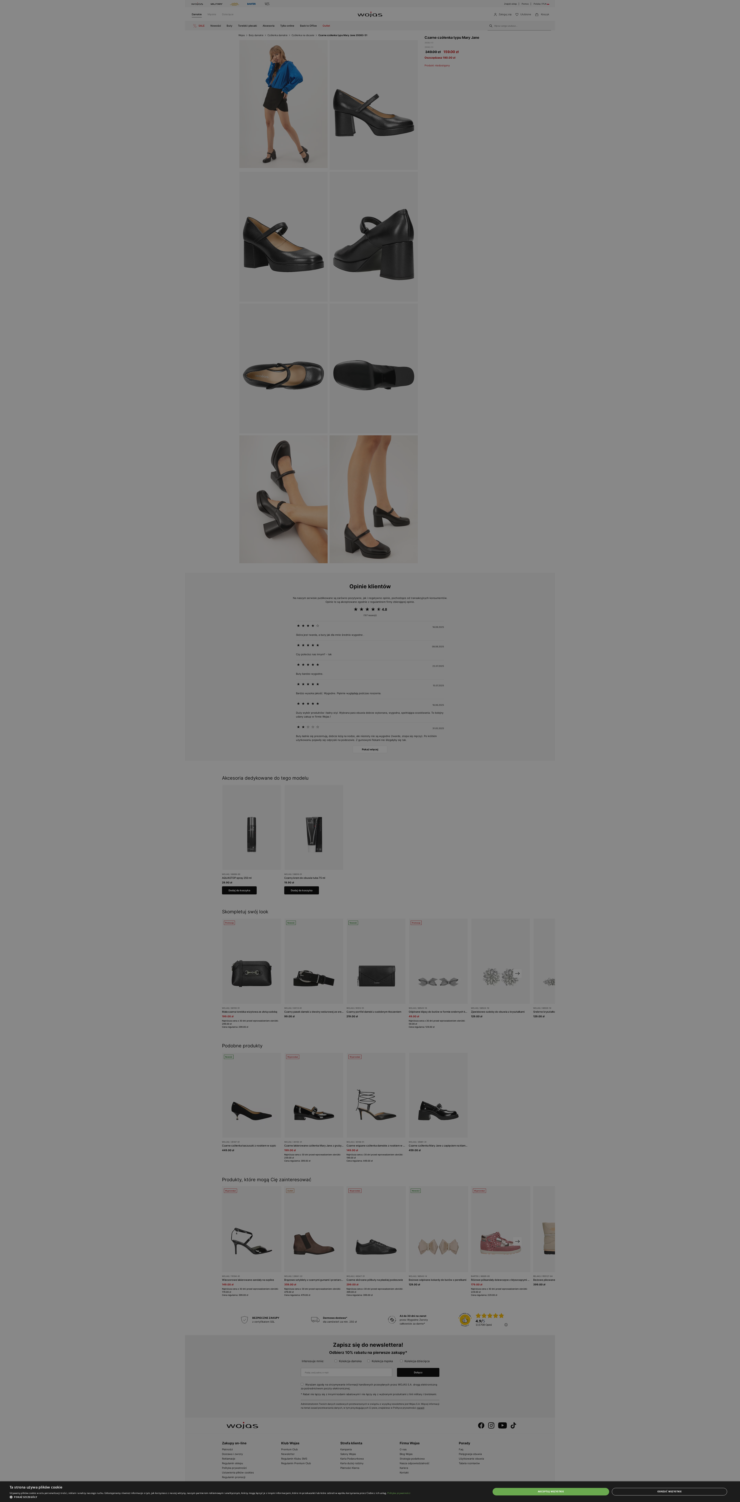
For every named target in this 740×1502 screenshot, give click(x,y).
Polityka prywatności (398, 1493)
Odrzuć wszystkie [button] (669, 1491)
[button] (210, 1497)
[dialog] (370, 751)
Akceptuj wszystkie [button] (551, 1491)
